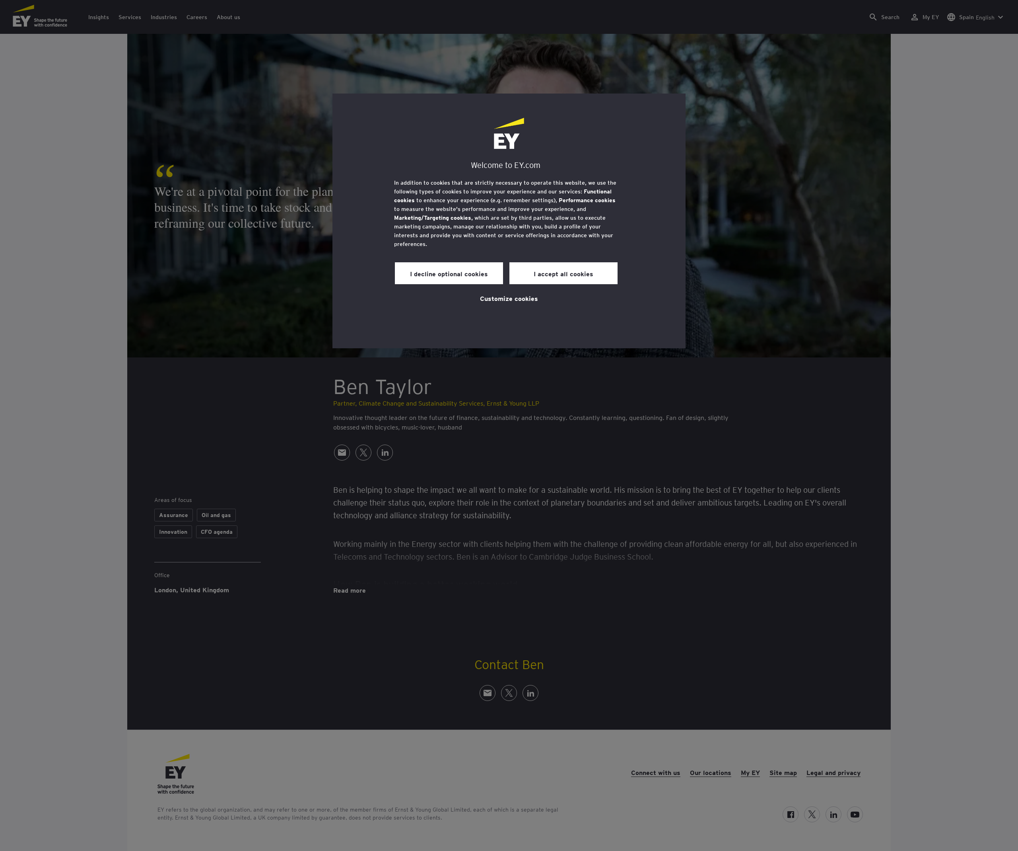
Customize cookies (509, 298)
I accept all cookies (563, 273)
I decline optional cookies (449, 273)
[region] (509, 221)
